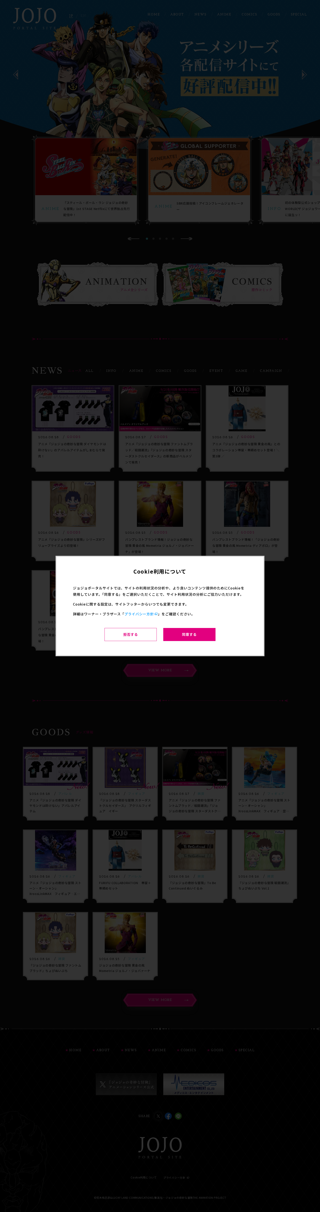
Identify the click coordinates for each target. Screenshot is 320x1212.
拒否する (130, 634)
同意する (189, 634)
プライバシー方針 (139, 613)
